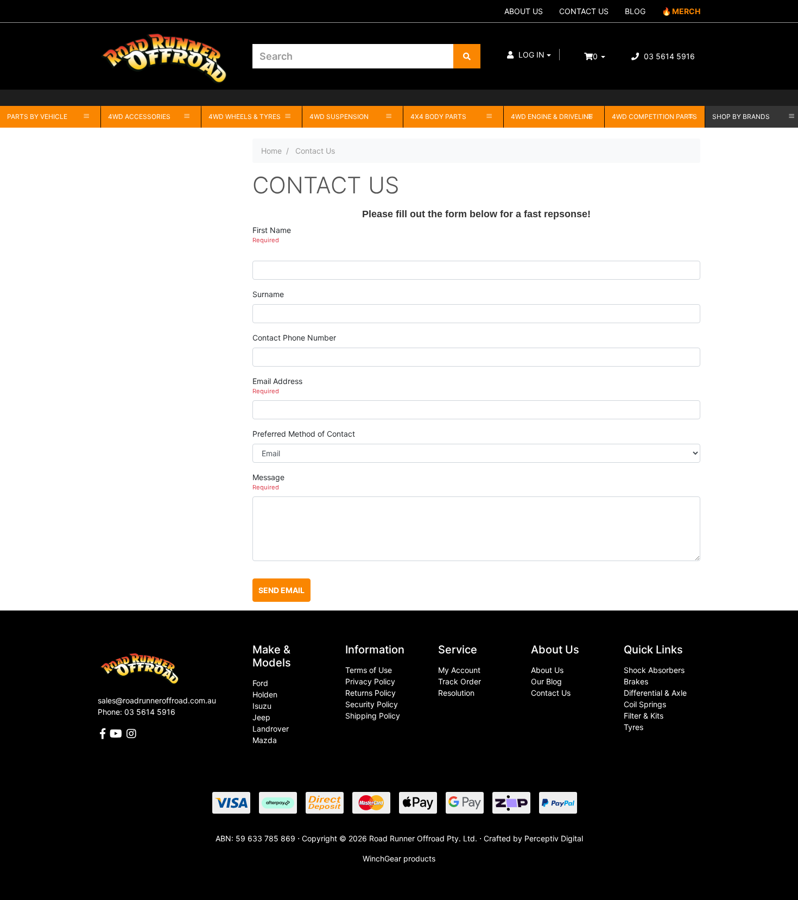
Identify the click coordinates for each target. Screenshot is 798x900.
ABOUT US (523, 11)
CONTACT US (584, 11)
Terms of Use (368, 670)
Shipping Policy (372, 715)
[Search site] (466, 56)
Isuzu (261, 705)
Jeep (261, 717)
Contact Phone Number (294, 337)
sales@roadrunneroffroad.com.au (157, 700)
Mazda (264, 740)
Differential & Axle (655, 692)
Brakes (636, 681)
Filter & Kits (643, 715)
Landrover (270, 728)
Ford (260, 683)
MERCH (686, 11)
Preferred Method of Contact (303, 433)
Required (265, 240)
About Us (547, 670)
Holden (264, 694)
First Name (271, 230)
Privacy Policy (370, 681)
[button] (529, 54)
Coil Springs (645, 704)
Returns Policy (370, 692)
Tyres (633, 727)
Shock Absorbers (654, 670)
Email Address (277, 381)
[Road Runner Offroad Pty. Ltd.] (167, 51)
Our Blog (546, 681)
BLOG (635, 11)
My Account (459, 670)
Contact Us (551, 692)
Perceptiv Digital (553, 838)
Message (268, 477)
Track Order (459, 681)
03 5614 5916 (668, 56)
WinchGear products (399, 858)
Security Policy (371, 704)
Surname (268, 294)
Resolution (456, 692)
